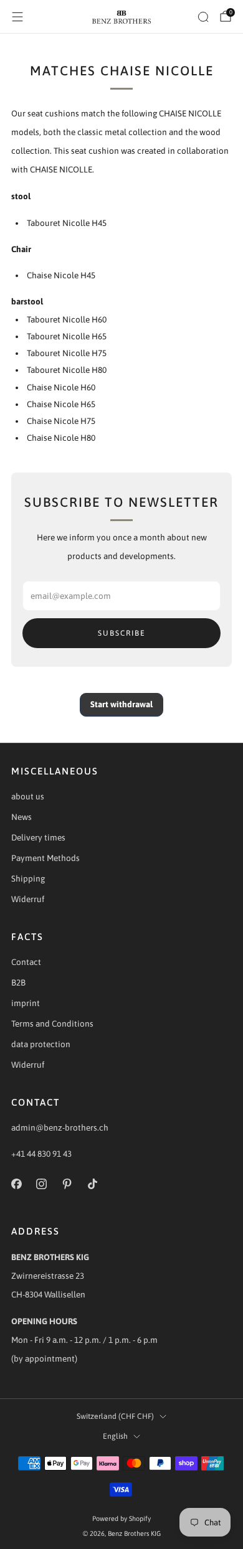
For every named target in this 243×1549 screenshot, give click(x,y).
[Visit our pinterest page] (67, 1184)
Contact (26, 962)
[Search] (203, 17)
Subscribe (122, 633)
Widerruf (27, 899)
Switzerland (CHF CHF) (115, 1416)
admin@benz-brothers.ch (59, 1127)
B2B (18, 982)
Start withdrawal (121, 704)
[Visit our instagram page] (42, 1184)
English (115, 1436)
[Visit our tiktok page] (92, 1184)
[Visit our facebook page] (16, 1184)
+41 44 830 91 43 (41, 1154)
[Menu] (17, 17)
